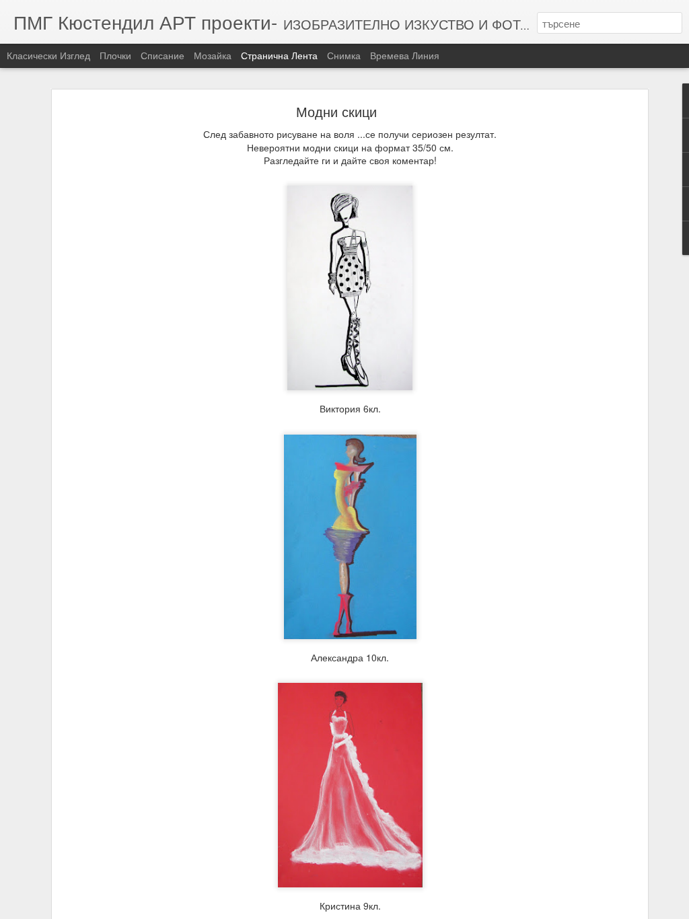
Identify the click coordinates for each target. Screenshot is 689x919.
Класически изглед (48, 55)
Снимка (344, 55)
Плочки (115, 55)
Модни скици (336, 111)
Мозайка (212, 55)
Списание (162, 55)
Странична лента (279, 55)
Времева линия (404, 55)
